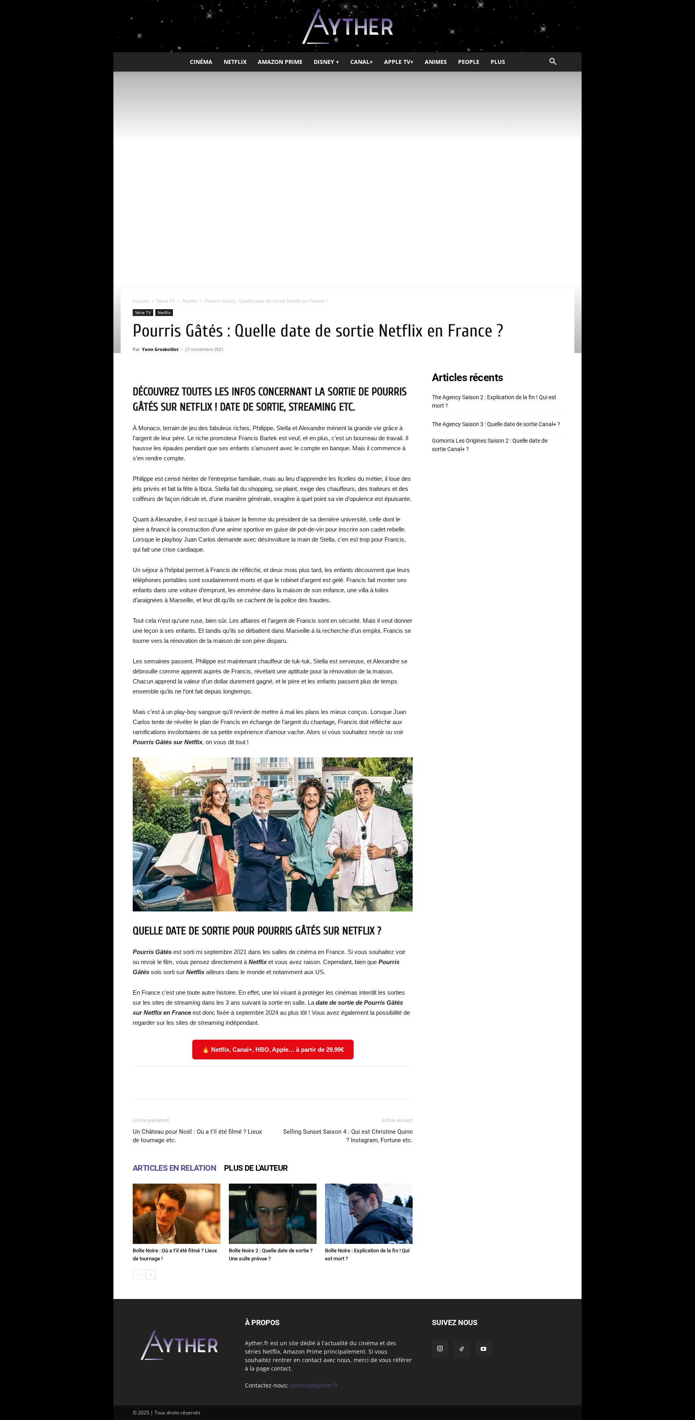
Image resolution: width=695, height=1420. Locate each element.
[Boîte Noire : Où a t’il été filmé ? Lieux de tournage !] (176, 1214)
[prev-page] (138, 1275)
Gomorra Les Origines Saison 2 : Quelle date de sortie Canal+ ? (489, 444)
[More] (374, 1083)
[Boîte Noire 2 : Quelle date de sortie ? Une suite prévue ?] (273, 1214)
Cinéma (201, 62)
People (468, 62)
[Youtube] (483, 1349)
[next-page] (151, 1275)
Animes (436, 62)
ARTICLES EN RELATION (174, 1168)
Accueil (141, 301)
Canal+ (361, 62)
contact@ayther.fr (314, 1385)
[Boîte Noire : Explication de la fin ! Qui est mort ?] (369, 1214)
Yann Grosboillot (160, 349)
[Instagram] (440, 1349)
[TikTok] (462, 1349)
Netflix (235, 62)
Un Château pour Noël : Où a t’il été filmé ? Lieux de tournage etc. (197, 1136)
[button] (552, 62)
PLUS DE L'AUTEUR (256, 1168)
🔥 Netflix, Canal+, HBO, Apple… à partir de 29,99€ (273, 1049)
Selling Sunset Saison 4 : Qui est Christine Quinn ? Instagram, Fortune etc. (348, 1136)
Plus (498, 62)
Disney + (326, 62)
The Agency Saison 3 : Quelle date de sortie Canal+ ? (496, 424)
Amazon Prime (280, 62)
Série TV (165, 301)
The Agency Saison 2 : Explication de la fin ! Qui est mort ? (494, 401)
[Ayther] (347, 26)
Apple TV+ (398, 62)
